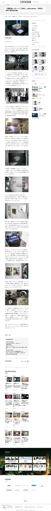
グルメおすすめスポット (36, 32)
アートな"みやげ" (35, 25)
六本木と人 (34, 38)
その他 (33, 44)
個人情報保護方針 (10, 506)
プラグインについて (40, 506)
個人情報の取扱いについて (19, 506)
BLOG (10, 16)
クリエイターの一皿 (35, 42)
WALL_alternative (8, 37)
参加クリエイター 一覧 (39, 74)
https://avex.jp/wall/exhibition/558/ (11, 354)
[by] (25, 2)
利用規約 (4, 506)
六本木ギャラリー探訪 (35, 34)
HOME (6, 16)
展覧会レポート (15, 16)
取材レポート (34, 40)
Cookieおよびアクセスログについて (30, 506)
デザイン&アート (35, 27)
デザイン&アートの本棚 (36, 36)
